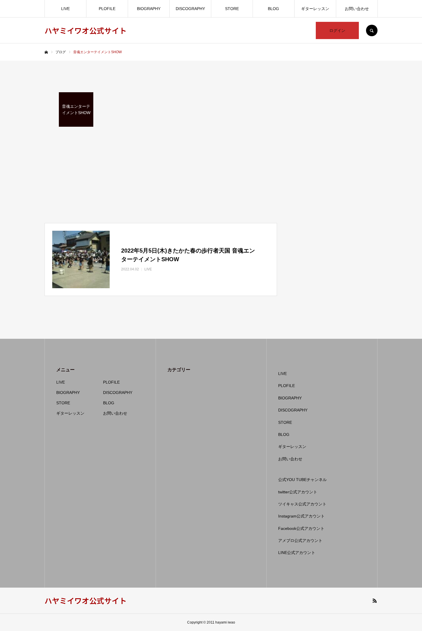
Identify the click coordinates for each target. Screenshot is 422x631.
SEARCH (372, 30)
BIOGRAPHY (148, 8)
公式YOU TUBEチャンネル (302, 479)
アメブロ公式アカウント (300, 540)
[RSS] (375, 600)
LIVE (65, 8)
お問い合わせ (357, 8)
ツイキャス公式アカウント (302, 504)
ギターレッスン (315, 8)
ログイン (337, 30)
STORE (232, 8)
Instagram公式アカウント (301, 516)
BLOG (273, 8)
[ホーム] (46, 52)
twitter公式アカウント (297, 492)
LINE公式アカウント (296, 552)
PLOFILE (107, 8)
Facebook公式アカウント (301, 528)
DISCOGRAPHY (190, 8)
